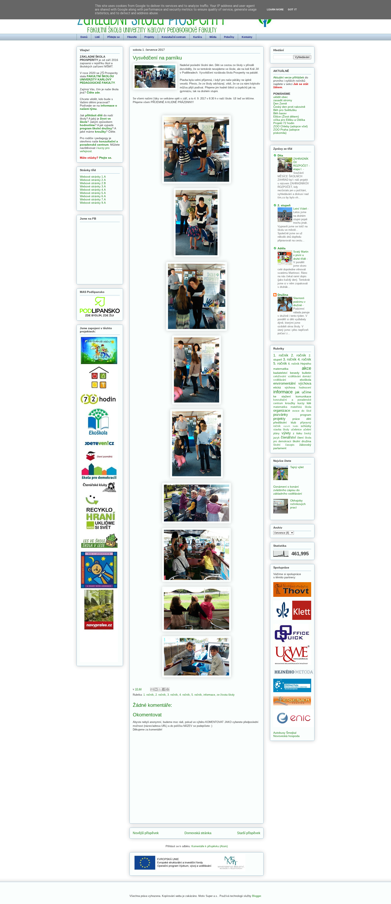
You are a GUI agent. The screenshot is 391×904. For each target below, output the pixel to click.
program (305, 414)
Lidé (97, 37)
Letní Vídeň (300, 208)
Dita (280, 155)
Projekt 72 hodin (283, 123)
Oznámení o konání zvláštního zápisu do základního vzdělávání (287, 490)
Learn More (275, 9)
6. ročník (294, 363)
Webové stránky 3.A (93, 186)
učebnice (296, 429)
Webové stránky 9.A (93, 202)
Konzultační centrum (174, 37)
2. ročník (160, 694)
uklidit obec (280, 97)
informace (209, 694)
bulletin (306, 372)
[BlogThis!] (156, 689)
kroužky (100, 131)
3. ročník (172, 694)
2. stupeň (284, 205)
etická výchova (284, 387)
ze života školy (226, 694)
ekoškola (305, 379)
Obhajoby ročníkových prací (298, 504)
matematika (280, 407)
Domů (83, 37)
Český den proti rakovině (289, 106)
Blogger (256, 895)
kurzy (301, 403)
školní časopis (283, 444)
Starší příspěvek (248, 833)
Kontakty (247, 37)
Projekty (149, 37)
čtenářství (288, 437)
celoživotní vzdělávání (287, 376)
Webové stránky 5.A (93, 193)
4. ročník (184, 694)
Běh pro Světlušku (285, 110)
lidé (309, 403)
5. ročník (196, 694)
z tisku (297, 433)
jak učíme (303, 392)
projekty (279, 419)
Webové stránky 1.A (93, 176)
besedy (294, 372)
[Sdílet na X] (160, 689)
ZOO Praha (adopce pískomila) (286, 131)
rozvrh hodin (290, 426)
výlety (286, 433)
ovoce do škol (301, 410)
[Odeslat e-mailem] (152, 689)
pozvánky (280, 415)
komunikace (303, 396)
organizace (281, 410)
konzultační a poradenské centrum (99, 143)
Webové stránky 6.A (93, 196)
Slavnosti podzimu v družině (299, 302)
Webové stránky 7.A (93, 199)
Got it (292, 9)
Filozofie (132, 37)
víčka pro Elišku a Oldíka (289, 119)
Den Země (280, 103)
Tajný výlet (297, 467)
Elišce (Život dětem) (286, 116)
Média (213, 37)
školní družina (302, 441)
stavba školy (281, 429)
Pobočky (229, 37)
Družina (283, 294)
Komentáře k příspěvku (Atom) (209, 846)
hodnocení (305, 387)
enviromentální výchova (292, 383)
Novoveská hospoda (286, 736)
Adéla (282, 248)
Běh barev (280, 113)
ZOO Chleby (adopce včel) (290, 126)
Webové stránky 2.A (93, 179)
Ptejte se (105, 157)
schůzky (306, 426)
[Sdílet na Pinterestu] (168, 689)
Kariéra (197, 37)
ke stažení (282, 396)
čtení (300, 437)
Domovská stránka (198, 833)
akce (306, 368)
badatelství (280, 372)
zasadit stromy (282, 100)
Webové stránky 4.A (93, 189)
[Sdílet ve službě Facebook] (164, 689)
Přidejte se (113, 37)
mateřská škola (301, 407)
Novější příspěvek (146, 833)
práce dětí (301, 418)
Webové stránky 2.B (93, 183)
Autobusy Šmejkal (284, 732)
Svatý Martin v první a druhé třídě (300, 255)
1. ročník (148, 694)
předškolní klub (284, 422)
